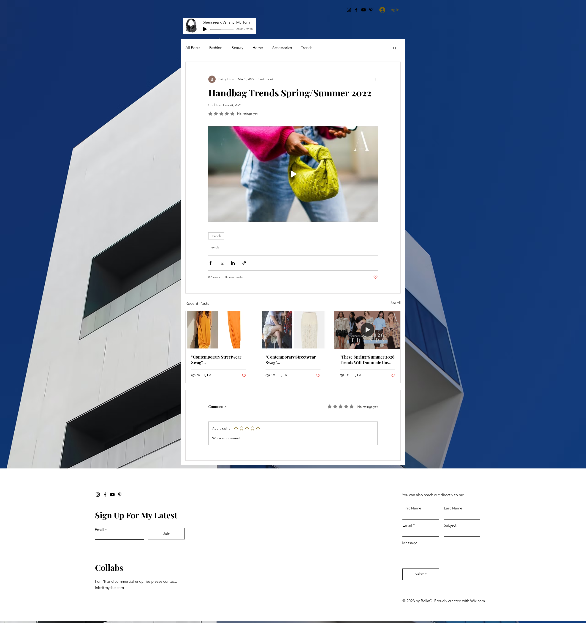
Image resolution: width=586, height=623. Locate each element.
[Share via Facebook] (210, 263)
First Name (412, 508)
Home (257, 47)
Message (409, 543)
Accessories (282, 47)
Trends (306, 47)
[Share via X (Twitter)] (222, 263)
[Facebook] (105, 494)
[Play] (205, 29)
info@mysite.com (109, 587)
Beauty (237, 47)
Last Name (453, 508)
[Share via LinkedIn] (233, 263)
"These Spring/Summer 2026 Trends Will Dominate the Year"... (367, 359)
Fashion (215, 47)
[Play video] (293, 174)
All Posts (192, 47)
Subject (450, 525)
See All (396, 303)
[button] (395, 48)
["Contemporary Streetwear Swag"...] (219, 329)
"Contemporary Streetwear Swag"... (216, 359)
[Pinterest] (119, 494)
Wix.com (477, 601)
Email (99, 530)
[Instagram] (97, 494)
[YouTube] (112, 494)
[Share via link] (244, 263)
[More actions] (375, 79)
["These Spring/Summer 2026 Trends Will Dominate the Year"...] (367, 329)
